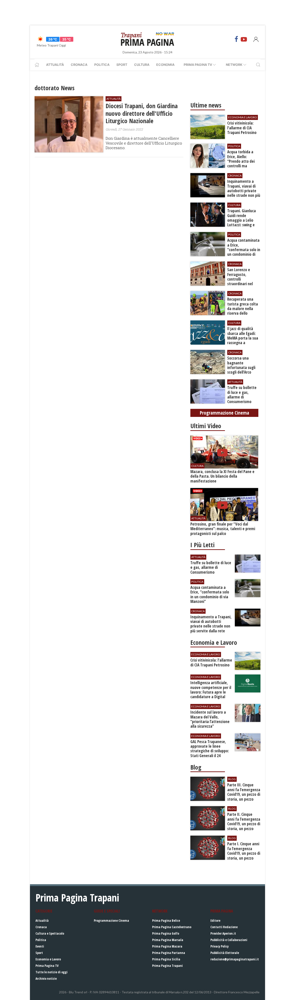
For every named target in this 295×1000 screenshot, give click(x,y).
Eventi (39, 946)
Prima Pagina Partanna (168, 953)
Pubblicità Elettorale (224, 953)
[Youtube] (243, 39)
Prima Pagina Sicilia (166, 959)
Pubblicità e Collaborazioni (228, 940)
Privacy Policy (219, 946)
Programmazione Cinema (111, 920)
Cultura (141, 65)
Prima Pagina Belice (166, 920)
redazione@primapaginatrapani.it (234, 959)
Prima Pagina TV (47, 965)
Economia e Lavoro (48, 959)
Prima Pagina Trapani (167, 965)
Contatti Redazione (224, 927)
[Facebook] (236, 39)
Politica (101, 65)
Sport (121, 65)
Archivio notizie (46, 978)
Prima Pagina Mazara (167, 946)
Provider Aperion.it (223, 933)
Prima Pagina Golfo (165, 933)
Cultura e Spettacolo (49, 933)
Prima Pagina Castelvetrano (171, 927)
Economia (165, 65)
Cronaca (79, 65)
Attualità (55, 65)
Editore (215, 920)
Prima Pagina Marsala (167, 940)
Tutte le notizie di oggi (51, 972)
